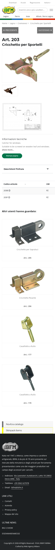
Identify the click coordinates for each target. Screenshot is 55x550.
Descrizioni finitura (14, 169)
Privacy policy (11, 509)
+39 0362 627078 (21, 483)
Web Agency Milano (32, 546)
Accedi (23, 3)
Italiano (47, 3)
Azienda (8, 505)
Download (12, 3)
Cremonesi (22, 23)
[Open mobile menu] (51, 10)
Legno (6, 16)
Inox (28, 16)
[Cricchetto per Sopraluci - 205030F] (27, 232)
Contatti (8, 501)
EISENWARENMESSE (11, 533)
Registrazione (35, 3)
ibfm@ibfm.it (17, 487)
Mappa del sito (11, 514)
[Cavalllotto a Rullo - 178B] (27, 377)
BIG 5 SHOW (7, 528)
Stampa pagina (12, 156)
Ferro (17, 16)
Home (4, 23)
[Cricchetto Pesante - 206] (27, 281)
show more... (8, 149)
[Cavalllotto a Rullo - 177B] (27, 329)
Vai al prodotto (27, 245)
